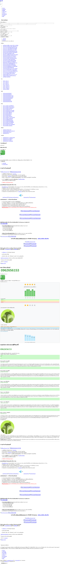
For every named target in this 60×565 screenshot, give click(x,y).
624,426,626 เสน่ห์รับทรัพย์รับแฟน (8, 67)
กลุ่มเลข (1, 25)
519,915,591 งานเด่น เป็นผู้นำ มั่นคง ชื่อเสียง (10, 48)
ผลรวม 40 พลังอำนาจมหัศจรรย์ (8, 108)
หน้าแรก (3, 8)
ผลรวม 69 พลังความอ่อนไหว (7, 125)
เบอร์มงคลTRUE (26, 197)
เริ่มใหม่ (7, 36)
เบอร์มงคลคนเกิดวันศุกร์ (7, 99)
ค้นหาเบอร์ (2, 36)
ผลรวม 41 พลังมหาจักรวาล (7, 109)
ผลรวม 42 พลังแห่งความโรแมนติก (8, 110)
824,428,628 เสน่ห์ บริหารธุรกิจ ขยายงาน (9, 55)
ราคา (1, 33)
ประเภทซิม (2, 34)
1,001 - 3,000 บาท (6, 82)
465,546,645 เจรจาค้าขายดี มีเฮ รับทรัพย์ (9, 60)
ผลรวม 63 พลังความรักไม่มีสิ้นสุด (8, 122)
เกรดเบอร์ (2, 35)
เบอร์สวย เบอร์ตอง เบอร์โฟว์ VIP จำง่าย (9, 75)
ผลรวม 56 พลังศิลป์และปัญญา (8, 119)
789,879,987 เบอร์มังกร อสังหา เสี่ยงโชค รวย (10, 46)
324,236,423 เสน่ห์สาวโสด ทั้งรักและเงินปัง (10, 58)
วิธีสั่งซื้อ (3, 10)
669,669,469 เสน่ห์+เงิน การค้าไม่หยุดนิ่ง (9, 65)
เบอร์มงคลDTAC (16, 197)
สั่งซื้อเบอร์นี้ (3, 161)
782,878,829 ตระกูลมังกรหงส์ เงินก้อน (9, 59)
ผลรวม (1, 29)
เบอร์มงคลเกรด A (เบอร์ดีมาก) (8, 138)
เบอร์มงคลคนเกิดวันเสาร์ (7, 100)
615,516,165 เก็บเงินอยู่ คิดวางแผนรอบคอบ (10, 69)
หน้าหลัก (4, 38)
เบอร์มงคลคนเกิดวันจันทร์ (7, 93)
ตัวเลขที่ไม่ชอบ (2, 27)
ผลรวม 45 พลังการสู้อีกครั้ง (7, 112)
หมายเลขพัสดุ (4, 556)
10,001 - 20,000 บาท (6, 85)
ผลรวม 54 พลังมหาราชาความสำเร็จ (9, 117)
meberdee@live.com (10, 560)
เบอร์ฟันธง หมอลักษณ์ (6, 76)
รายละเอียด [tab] (4, 163)
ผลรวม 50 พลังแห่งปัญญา (7, 115)
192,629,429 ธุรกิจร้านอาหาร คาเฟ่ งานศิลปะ (10, 68)
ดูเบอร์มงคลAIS (5, 197)
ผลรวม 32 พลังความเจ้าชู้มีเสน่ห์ (8, 105)
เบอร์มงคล (4, 9)
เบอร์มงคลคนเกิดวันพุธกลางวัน (8, 95)
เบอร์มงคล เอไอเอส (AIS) (7, 129)
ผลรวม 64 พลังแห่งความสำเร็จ (8, 123)
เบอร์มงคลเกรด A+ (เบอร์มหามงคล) (9, 137)
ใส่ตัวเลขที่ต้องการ (3, 22)
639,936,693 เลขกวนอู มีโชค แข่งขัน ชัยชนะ (10, 52)
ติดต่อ (3, 16)
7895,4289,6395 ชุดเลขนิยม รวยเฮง (8, 53)
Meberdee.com (6, 561)
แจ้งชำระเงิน (4, 11)
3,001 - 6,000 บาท (6, 83)
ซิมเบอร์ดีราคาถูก (5, 186)
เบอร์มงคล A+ (4, 252)
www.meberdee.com (8, 249)
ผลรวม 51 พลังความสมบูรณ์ (7, 116)
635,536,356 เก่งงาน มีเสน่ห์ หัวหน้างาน (9, 72)
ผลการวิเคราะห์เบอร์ (5, 267)
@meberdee (14, 173)
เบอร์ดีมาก (1, 152)
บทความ (3, 12)
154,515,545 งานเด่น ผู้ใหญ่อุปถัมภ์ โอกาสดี (10, 47)
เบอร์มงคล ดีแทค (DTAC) (7, 132)
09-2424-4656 (17, 560)
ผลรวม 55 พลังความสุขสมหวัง (8, 118)
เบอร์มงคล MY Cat (6, 133)
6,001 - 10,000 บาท (6, 84)
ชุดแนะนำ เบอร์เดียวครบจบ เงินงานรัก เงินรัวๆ (10, 54)
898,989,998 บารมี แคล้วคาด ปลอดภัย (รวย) (10, 62)
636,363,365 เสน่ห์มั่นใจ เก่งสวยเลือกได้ (9, 61)
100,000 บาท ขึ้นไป (6, 89)
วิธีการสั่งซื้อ (4, 552)
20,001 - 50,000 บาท (6, 86)
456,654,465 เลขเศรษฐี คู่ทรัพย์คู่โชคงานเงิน (10, 51)
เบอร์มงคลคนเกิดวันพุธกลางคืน (8, 96)
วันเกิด (1, 26)
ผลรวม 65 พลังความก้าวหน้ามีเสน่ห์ (9, 124)
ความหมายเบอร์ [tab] (5, 164)
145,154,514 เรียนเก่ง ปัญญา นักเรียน (9, 73)
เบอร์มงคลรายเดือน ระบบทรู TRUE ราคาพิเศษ (10, 45)
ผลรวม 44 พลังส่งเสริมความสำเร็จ (8, 111)
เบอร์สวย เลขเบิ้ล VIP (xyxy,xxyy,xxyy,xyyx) (10, 74)
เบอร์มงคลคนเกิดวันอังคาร (7, 94)
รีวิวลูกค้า (3, 15)
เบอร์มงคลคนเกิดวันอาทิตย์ (7, 101)
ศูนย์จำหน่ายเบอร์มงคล (4, 534)
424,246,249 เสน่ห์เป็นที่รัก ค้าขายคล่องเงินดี (10, 66)
